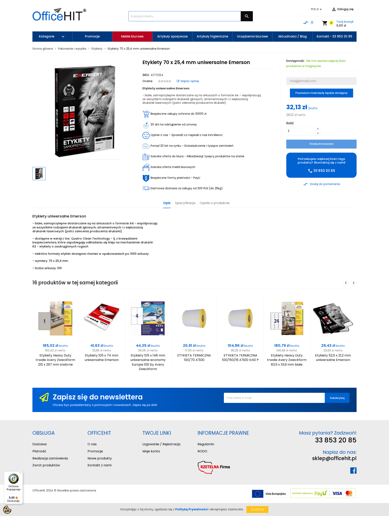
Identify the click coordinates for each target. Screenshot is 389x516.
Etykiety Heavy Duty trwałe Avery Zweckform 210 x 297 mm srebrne (55, 360)
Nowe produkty (100, 458)
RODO (202, 451)
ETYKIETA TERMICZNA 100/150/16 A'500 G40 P (240, 357)
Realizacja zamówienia (50, 458)
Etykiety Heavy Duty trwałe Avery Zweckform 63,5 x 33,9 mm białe (287, 360)
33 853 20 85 (336, 440)
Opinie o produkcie (215, 203)
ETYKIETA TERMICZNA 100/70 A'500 (194, 357)
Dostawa (39, 444)
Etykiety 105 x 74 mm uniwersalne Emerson (102, 357)
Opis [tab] (167, 203)
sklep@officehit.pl (334, 458)
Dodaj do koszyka (321, 144)
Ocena (147, 81)
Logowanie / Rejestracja (161, 444)
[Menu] (20, 473)
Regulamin (206, 444)
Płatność (39, 451)
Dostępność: (295, 61)
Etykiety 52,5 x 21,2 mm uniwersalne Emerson (333, 357)
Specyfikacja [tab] (185, 203)
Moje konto (151, 451)
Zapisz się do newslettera (98, 397)
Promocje (95, 451)
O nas (92, 444)
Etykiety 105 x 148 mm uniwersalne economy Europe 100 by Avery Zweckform (148, 362)
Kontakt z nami (99, 465)
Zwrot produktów (46, 465)
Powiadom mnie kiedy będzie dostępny (321, 93)
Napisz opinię (190, 81)
